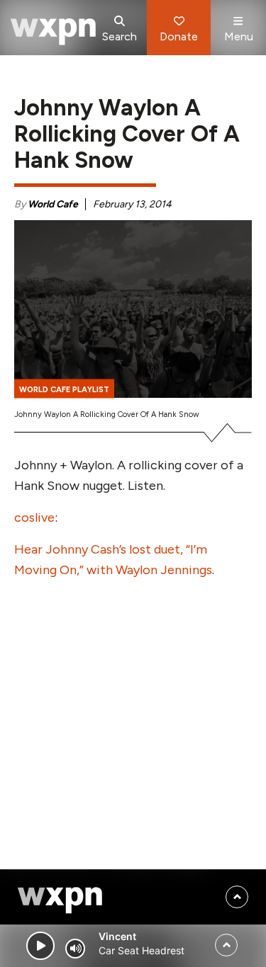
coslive (34, 517)
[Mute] (75, 949)
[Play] (40, 946)
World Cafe (53, 204)
